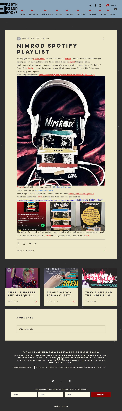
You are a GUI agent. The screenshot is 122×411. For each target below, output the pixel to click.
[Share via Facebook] (18, 243)
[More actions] (103, 38)
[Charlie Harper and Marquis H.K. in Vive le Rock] (22, 278)
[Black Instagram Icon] (100, 5)
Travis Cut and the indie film (98, 294)
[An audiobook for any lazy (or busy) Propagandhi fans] (61, 278)
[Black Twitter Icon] (90, 5)
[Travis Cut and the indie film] (99, 278)
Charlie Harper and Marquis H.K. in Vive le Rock (22, 294)
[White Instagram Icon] (69, 381)
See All (114, 264)
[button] (115, 8)
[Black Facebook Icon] (95, 5)
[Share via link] (35, 243)
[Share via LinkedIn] (30, 243)
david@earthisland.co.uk (22, 367)
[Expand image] (31, 216)
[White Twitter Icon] (52, 381)
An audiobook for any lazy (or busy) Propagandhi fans (59, 294)
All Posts (8, 22)
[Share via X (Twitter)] (24, 243)
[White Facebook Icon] (61, 381)
